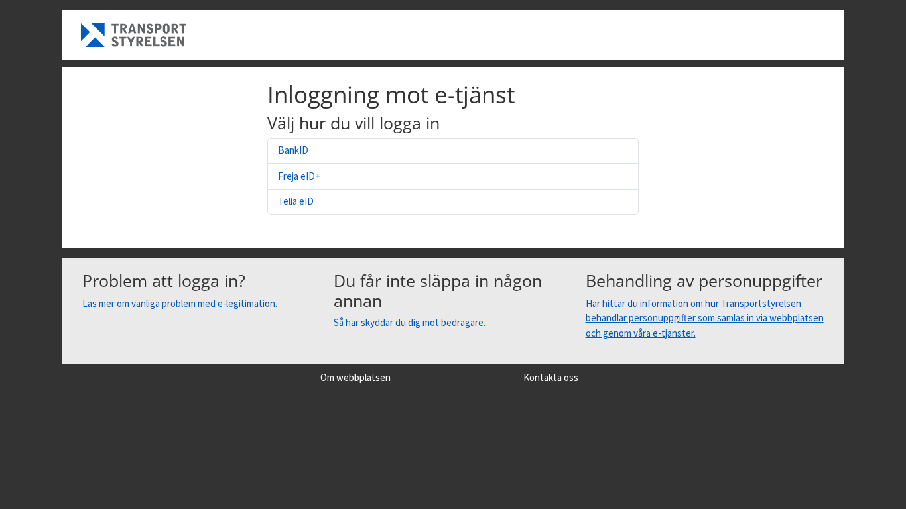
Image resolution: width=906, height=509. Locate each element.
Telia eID (296, 201)
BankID (293, 150)
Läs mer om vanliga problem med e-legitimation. (179, 303)
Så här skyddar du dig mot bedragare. (409, 322)
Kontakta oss (550, 377)
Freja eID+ (299, 176)
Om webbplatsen (355, 377)
